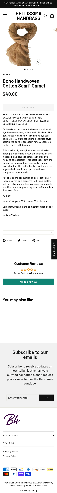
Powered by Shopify (28, 490)
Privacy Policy (9, 456)
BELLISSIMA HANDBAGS (28, 15)
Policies (9, 443)
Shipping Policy (10, 451)
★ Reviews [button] (54, 249)
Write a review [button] (28, 281)
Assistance (11, 435)
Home (5, 74)
